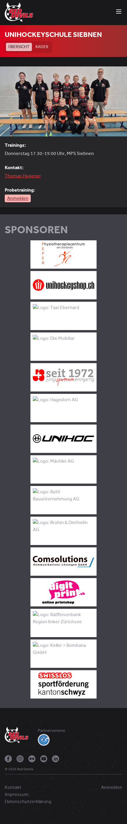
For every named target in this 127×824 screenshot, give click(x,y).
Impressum (17, 794)
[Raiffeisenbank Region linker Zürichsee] (63, 623)
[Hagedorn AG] (63, 408)
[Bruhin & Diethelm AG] (63, 531)
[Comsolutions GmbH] (63, 561)
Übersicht (19, 47)
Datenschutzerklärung (28, 801)
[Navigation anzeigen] (118, 11)
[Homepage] (19, 11)
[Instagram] (20, 758)
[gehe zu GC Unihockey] (44, 740)
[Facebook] (8, 758)
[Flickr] (31, 758)
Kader (41, 47)
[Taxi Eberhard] (63, 316)
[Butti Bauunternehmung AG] (63, 500)
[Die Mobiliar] (63, 346)
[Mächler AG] (63, 469)
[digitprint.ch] (63, 592)
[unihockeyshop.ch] (63, 285)
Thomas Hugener (23, 176)
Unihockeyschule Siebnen (53, 34)
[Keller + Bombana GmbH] (63, 653)
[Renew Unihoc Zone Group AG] (63, 439)
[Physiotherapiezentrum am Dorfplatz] (63, 254)
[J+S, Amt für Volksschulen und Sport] (63, 377)
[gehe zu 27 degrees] (38, 770)
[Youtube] (43, 758)
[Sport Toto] (63, 684)
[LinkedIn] (55, 758)
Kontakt (13, 787)
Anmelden (17, 198)
